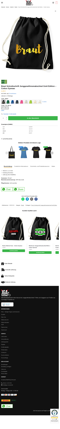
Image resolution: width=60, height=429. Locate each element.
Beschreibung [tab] (8, 166)
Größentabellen (5, 347)
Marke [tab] (53, 166)
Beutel (16, 7)
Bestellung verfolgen (6, 366)
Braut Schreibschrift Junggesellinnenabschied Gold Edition (44, 205)
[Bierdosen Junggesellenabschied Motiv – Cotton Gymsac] (40, 228)
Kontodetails (4, 371)
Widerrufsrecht (4, 319)
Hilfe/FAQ (8, 379)
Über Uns (3, 317)
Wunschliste (4, 373)
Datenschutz (4, 327)
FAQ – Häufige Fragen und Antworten (10, 311)
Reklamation (4, 349)
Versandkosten (12, 93)
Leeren (2, 110)
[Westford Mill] (4, 82)
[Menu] (3, 3)
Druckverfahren (5, 355)
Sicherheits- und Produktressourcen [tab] (39, 166)
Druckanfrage (4, 357)
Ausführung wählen (14, 250)
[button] (55, 11)
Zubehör (12, 7)
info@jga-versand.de (7, 385)
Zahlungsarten (4, 341)
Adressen (3, 369)
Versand (13, 379)
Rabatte (3, 344)
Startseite (3, 7)
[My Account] (53, 3)
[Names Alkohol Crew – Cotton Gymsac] (13, 228)
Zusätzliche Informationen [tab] (21, 166)
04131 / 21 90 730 (6, 383)
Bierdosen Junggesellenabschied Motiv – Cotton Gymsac (39, 246)
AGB (2, 324)
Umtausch (3, 352)
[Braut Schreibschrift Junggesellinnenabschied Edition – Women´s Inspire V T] (36, 152)
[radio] (3, 102)
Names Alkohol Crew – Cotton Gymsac (12, 245)
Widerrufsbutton (5, 322)
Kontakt (3, 314)
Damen (7, 7)
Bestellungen (4, 364)
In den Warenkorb (33, 118)
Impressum (4, 330)
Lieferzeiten (4, 336)
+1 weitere (44, 101)
